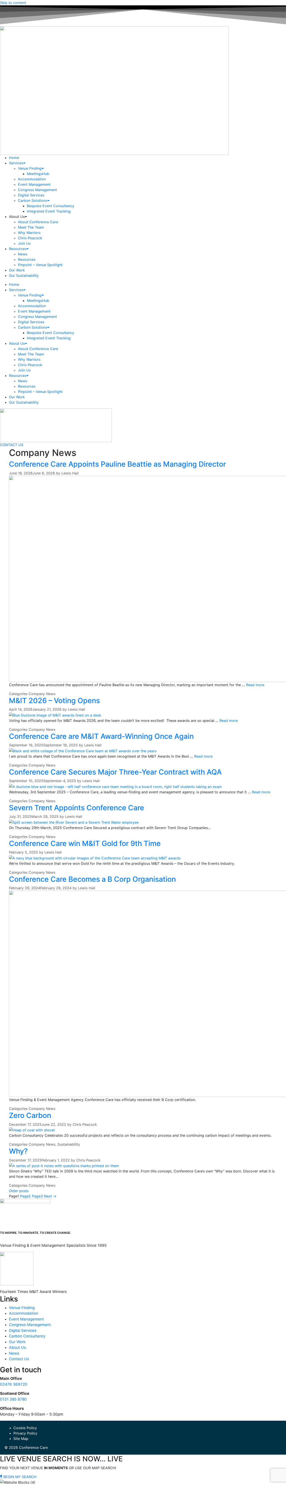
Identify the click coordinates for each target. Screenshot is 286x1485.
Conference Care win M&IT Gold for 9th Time (85, 843)
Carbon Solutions (32, 200)
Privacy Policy (25, 1433)
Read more (255, 685)
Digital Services (31, 195)
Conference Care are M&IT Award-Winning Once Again (101, 736)
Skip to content (13, 2)
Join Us (24, 243)
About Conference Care (38, 222)
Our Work (17, 270)
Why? (18, 1151)
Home (14, 157)
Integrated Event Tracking (49, 211)
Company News (42, 693)
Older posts (19, 1190)
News (22, 254)
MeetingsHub (38, 173)
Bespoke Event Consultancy (50, 206)
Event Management (34, 184)
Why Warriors (29, 232)
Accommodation (32, 179)
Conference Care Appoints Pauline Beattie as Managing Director (117, 464)
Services (16, 163)
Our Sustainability (24, 275)
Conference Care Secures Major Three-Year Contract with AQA (115, 772)
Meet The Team (31, 227)
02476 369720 (13, 1384)
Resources (17, 248)
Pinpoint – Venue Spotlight (40, 265)
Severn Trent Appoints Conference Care (76, 807)
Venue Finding (30, 168)
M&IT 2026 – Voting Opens (54, 700)
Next (50, 1196)
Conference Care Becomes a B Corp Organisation (92, 879)
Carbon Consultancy (27, 1336)
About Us (17, 1347)
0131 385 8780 (13, 1399)
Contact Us (19, 1359)
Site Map (20, 1438)
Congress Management (37, 190)
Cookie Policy (25, 1428)
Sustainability (68, 1144)
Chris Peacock (30, 238)
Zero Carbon (30, 1115)
